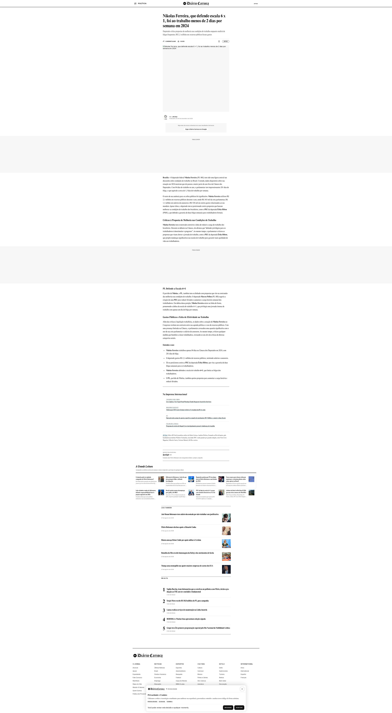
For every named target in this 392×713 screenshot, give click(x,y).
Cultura (200, 668)
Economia (157, 677)
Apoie (256, 3)
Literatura (201, 684)
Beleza (221, 677)
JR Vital (165, 435)
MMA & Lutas (180, 684)
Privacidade (152, 701)
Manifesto (136, 681)
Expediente (136, 674)
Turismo (221, 674)
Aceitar (239, 707)
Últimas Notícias (159, 668)
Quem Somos (137, 690)
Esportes (179, 668)
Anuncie (135, 668)
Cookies (162, 701)
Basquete (179, 674)
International (245, 671)
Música (200, 674)
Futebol (178, 677)
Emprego (157, 681)
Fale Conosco (137, 677)
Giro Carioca (202, 681)
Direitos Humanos (160, 674)
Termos (170, 701)
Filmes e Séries (203, 677)
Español (243, 674)
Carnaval (200, 671)
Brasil (156, 671)
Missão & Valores (138, 687)
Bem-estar (222, 681)
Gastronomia (223, 671)
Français (243, 677)
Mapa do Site (137, 684)
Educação (157, 684)
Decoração (223, 684)
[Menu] (135, 3)
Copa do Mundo (181, 681)
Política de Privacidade (140, 694)
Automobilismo (181, 671)
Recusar (228, 707)
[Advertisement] (196, 155)
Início (242, 668)
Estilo (221, 668)
